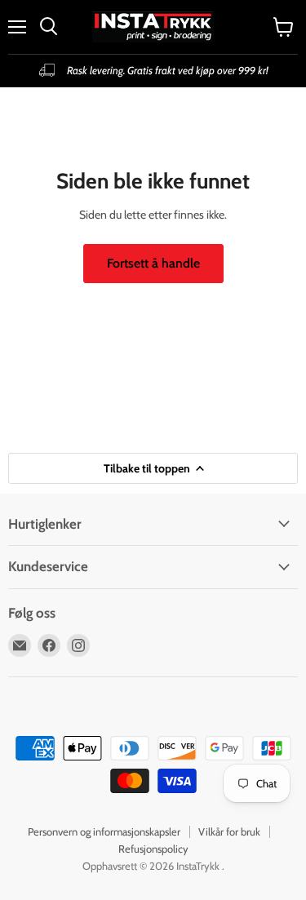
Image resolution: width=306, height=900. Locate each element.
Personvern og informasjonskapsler (104, 831)
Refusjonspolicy (153, 848)
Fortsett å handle (153, 263)
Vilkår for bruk (229, 831)
